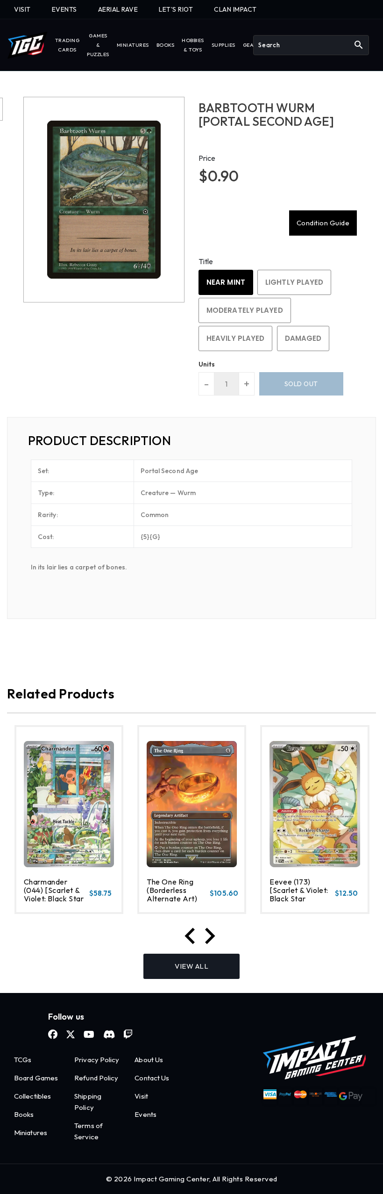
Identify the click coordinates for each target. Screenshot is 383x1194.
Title (206, 261)
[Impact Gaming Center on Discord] (109, 1034)
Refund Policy (96, 1077)
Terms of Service (88, 1131)
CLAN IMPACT (235, 9)
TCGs (22, 1059)
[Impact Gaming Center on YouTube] (89, 1034)
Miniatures (30, 1132)
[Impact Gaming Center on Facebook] (52, 1034)
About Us (149, 1059)
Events (145, 1114)
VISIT (22, 9)
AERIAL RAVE (118, 9)
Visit (141, 1096)
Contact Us (152, 1077)
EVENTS (64, 9)
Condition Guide (323, 222)
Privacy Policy (96, 1059)
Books (24, 1114)
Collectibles (32, 1096)
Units (207, 364)
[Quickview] (35, 902)
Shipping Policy (87, 1102)
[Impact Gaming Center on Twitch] (128, 1034)
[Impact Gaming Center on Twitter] (70, 1034)
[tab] (191, 440)
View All (191, 966)
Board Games (36, 1077)
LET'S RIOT (176, 9)
